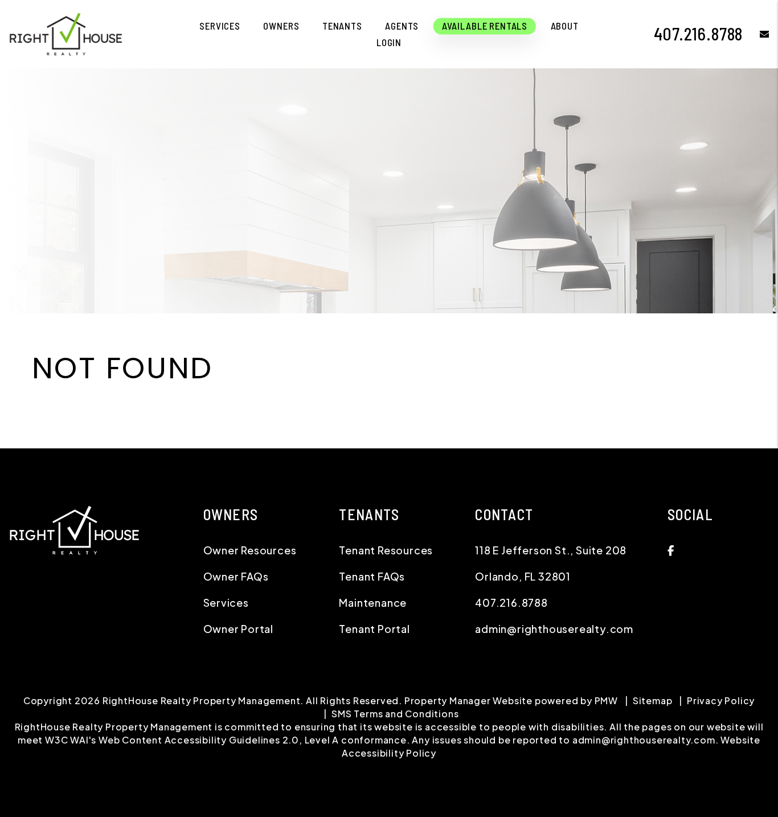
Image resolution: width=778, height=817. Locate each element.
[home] (65, 33)
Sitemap (653, 700)
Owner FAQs (236, 576)
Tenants (342, 25)
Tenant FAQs (372, 576)
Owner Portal (238, 628)
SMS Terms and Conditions (394, 714)
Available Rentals (484, 25)
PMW (606, 700)
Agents (402, 25)
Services (219, 25)
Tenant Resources (386, 550)
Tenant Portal (374, 628)
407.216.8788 (698, 33)
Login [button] (389, 42)
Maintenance (373, 602)
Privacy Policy (721, 700)
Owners (281, 25)
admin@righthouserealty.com (554, 628)
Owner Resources (250, 550)
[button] (756, 33)
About (565, 25)
